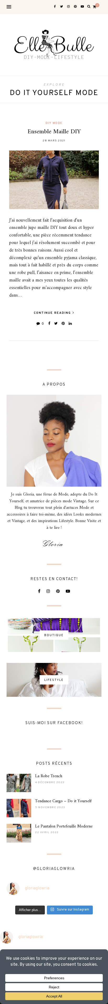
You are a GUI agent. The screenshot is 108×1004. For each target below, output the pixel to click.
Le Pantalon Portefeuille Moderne (64, 826)
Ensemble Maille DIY (54, 131)
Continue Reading (53, 313)
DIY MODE (54, 123)
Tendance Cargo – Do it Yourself (63, 801)
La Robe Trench (48, 776)
